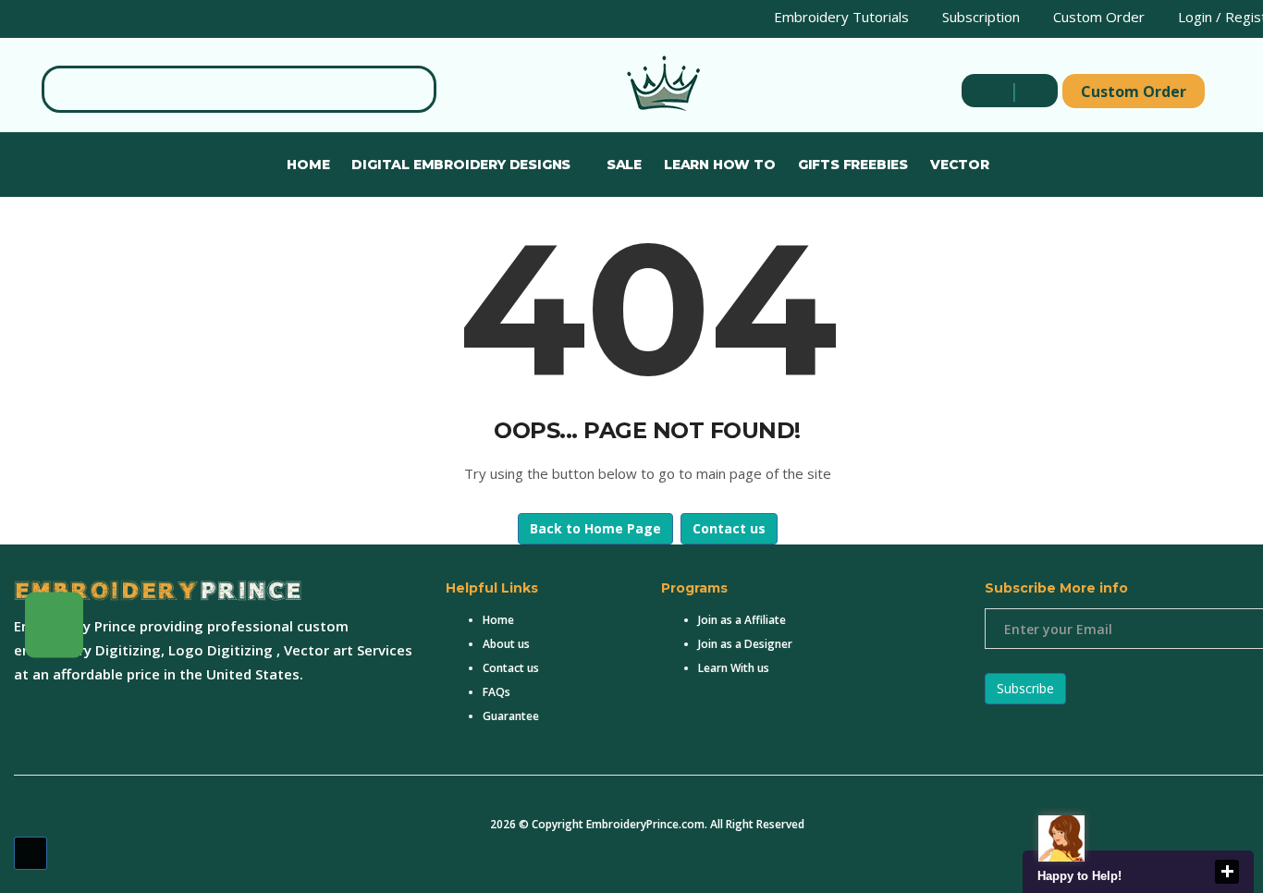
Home (308, 164)
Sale (624, 164)
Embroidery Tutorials (839, 16)
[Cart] (1031, 90)
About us (506, 644)
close (1227, 872)
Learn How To (720, 164)
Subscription (979, 16)
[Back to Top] (30, 853)
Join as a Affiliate (742, 620)
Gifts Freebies (853, 164)
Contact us (729, 528)
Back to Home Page (595, 528)
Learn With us (733, 668)
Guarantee (511, 716)
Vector (959, 164)
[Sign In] (987, 90)
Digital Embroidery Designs (462, 164)
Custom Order (1097, 16)
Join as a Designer (745, 644)
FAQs (496, 692)
